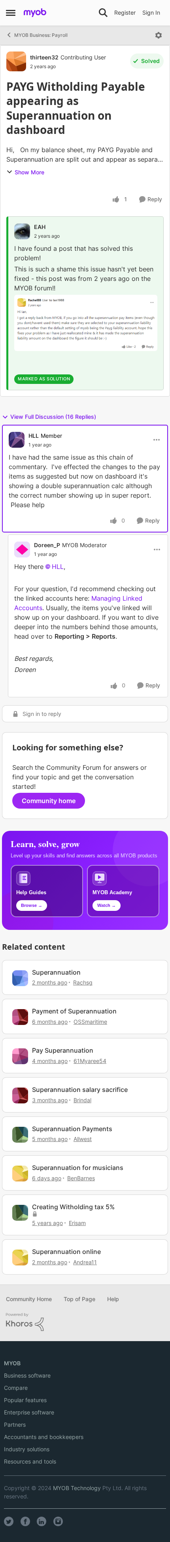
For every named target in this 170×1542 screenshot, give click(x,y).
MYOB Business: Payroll (41, 35)
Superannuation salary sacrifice (80, 1090)
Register (125, 12)
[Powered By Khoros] (85, 1322)
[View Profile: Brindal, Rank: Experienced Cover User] (20, 1095)
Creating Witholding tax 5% (73, 1207)
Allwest (83, 1139)
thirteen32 (44, 57)
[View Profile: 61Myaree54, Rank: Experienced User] (20, 1056)
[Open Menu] (158, 35)
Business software (27, 1375)
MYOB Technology (77, 1488)
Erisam (77, 1222)
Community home (49, 801)
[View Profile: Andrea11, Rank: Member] (20, 1257)
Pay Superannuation (62, 1050)
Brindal (82, 1100)
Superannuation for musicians (77, 1168)
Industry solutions (26, 1449)
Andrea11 (85, 1262)
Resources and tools (30, 1461)
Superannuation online (66, 1252)
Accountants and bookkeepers (43, 1436)
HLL (33, 435)
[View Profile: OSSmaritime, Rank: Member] (20, 1017)
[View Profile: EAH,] (22, 231)
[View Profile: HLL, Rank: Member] (17, 440)
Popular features (25, 1400)
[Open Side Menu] (10, 13)
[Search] (103, 12)
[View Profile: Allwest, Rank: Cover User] (20, 1135)
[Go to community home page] (35, 12)
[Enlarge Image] (85, 323)
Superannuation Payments (72, 1129)
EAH (39, 226)
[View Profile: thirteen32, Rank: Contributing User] (16, 61)
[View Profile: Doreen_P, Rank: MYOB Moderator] (22, 549)
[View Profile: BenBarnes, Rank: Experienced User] (20, 1173)
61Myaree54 (90, 1060)
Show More (29, 172)
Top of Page (79, 1299)
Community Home (29, 1299)
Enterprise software (29, 1412)
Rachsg (83, 982)
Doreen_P (47, 545)
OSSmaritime (90, 1021)
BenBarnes (81, 1178)
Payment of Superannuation (74, 1011)
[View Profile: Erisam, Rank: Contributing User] (20, 1213)
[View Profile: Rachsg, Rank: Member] (20, 978)
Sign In (151, 12)
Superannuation (56, 972)
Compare (16, 1387)
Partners (15, 1424)
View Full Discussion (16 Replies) (53, 416)
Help (113, 1299)
